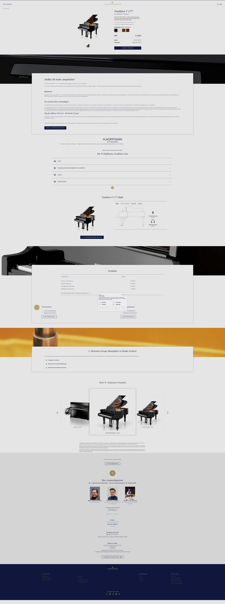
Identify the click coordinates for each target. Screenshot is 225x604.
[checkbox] (100, 302)
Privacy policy (123, 294)
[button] (101, 295)
